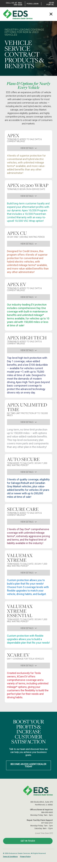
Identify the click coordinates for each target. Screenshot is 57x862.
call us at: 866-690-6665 (14, 4)
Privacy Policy (25, 856)
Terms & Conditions (10, 856)
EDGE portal (50, 4)
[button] (51, 12)
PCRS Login (32, 4)
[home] (19, 14)
